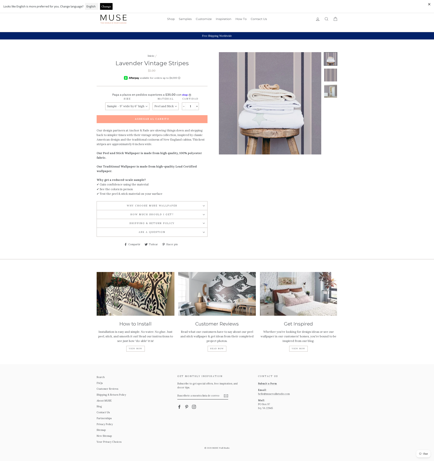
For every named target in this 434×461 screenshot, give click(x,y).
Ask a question (152, 232)
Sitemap (101, 430)
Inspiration (223, 19)
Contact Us (259, 19)
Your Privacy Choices (109, 441)
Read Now (217, 348)
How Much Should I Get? (152, 214)
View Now (135, 348)
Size (127, 98)
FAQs (100, 383)
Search (101, 377)
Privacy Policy (105, 424)
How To (241, 19)
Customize (204, 19)
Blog (99, 406)
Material (166, 98)
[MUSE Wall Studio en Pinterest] (187, 407)
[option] (217, 36)
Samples (185, 19)
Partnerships (104, 418)
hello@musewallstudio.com (274, 393)
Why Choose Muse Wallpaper (152, 205)
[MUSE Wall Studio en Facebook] (179, 407)
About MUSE (104, 400)
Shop (171, 19)
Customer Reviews (107, 388)
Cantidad (190, 98)
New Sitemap (104, 435)
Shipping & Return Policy (152, 223)
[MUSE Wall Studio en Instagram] (194, 407)
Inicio (151, 55)
